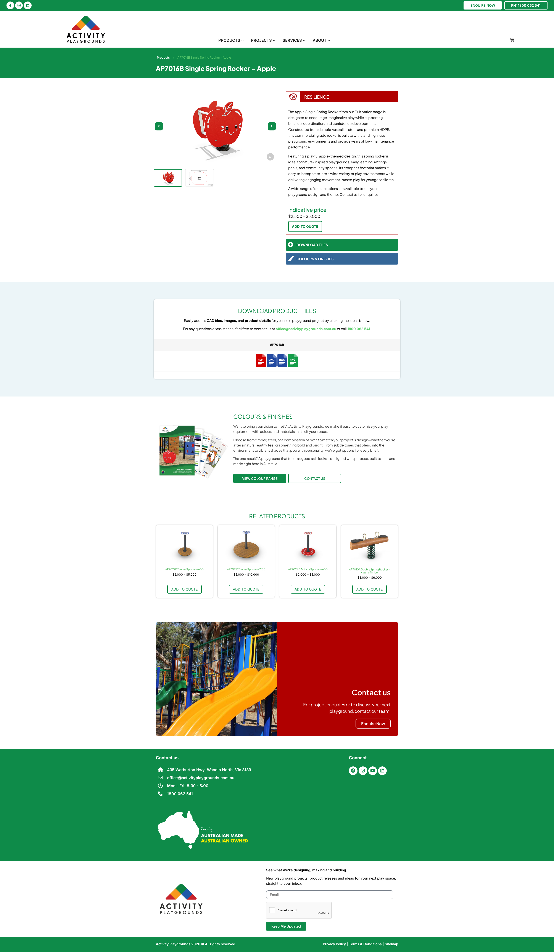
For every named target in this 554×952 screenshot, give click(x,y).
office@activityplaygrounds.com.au (306, 329)
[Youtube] (372, 770)
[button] (272, 126)
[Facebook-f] (10, 5)
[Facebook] (353, 770)
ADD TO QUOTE (305, 226)
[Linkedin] (27, 5)
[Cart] (512, 40)
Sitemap (391, 944)
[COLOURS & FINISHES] (290, 258)
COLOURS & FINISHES (314, 259)
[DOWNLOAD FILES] (290, 244)
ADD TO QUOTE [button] (184, 589)
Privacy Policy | (336, 944)
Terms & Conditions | (367, 944)
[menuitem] (231, 40)
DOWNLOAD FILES (312, 244)
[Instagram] (19, 5)
